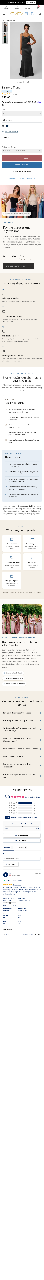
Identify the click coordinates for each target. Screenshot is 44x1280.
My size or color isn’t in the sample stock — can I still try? (19, 729)
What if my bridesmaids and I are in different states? (17, 739)
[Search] (40, 13)
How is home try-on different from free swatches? (19, 775)
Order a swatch (22, 165)
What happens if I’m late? (13, 756)
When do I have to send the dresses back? (20, 749)
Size (3, 109)
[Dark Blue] (7, 126)
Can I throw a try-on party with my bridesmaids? (17, 765)
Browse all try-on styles (18, 266)
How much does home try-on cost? (17, 713)
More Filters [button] (11, 864)
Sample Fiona (7, 929)
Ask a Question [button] (23, 840)
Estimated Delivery (10, 147)
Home (3, 20)
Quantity (5, 137)
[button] (36, 934)
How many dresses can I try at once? (18, 720)
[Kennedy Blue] (22, 13)
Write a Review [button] (23, 835)
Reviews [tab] (7, 847)
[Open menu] (4, 13)
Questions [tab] (20, 847)
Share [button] (8, 934)
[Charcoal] (3, 126)
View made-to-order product (22, 179)
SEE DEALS (31, 2)
